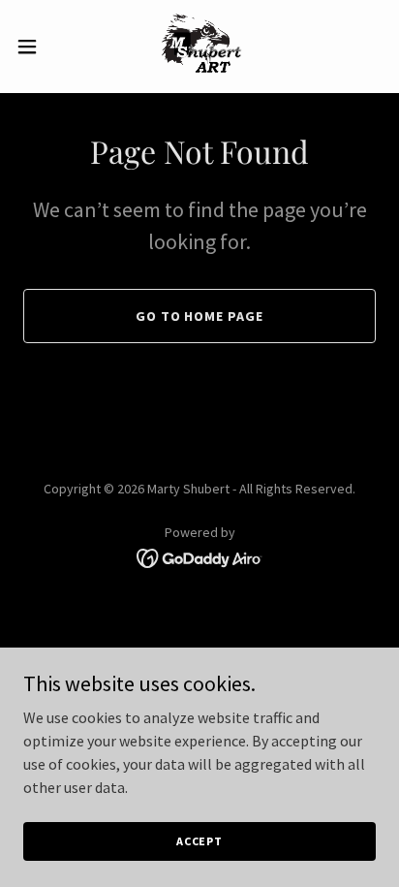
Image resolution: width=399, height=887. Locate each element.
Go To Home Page (200, 316)
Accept (199, 841)
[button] (36, 46)
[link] (199, 46)
